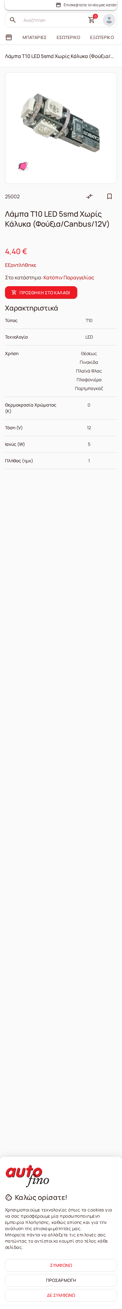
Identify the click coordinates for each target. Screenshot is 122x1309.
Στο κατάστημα (23, 277)
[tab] (9, 37)
